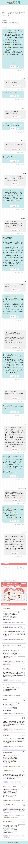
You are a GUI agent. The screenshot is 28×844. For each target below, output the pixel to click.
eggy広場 (12, 2)
